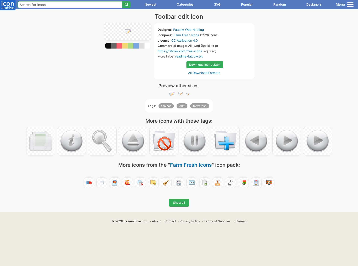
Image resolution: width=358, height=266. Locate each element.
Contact (170, 221)
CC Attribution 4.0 (184, 40)
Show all (179, 202)
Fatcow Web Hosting (188, 30)
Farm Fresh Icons (186, 35)
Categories (185, 4)
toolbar (166, 106)
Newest (150, 4)
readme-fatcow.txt (189, 56)
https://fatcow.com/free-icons (180, 51)
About (156, 221)
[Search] (126, 4)
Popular (247, 4)
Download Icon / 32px (204, 64)
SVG (217, 4)
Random (279, 4)
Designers (314, 4)
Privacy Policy (190, 221)
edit (182, 106)
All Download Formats (204, 73)
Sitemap (240, 221)
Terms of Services (217, 221)
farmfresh (199, 106)
